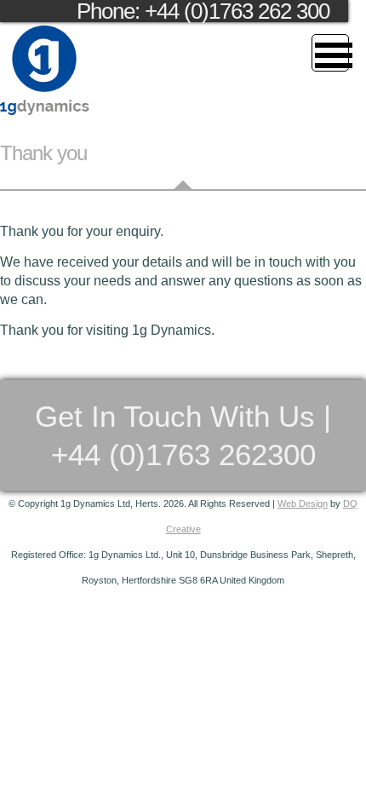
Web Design (302, 503)
